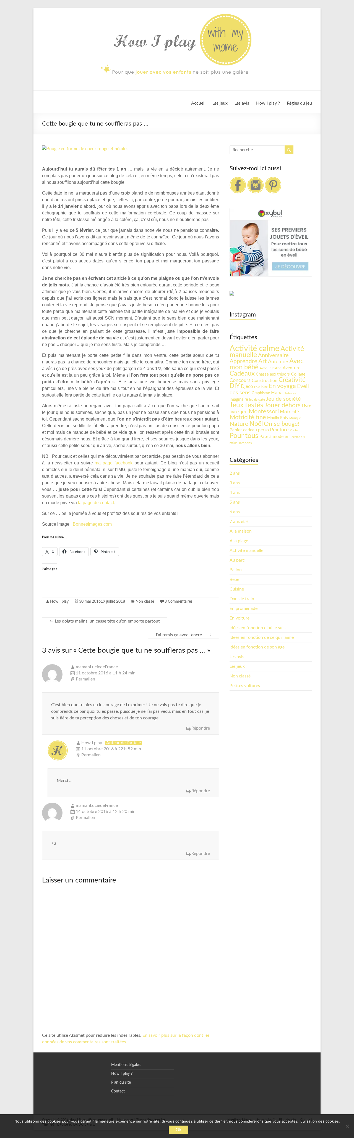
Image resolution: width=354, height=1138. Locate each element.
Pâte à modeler (273, 436)
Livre (306, 406)
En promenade (243, 608)
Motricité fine (248, 417)
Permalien (85, 679)
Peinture (279, 429)
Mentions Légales (125, 1065)
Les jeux (220, 103)
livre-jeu (239, 412)
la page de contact (96, 502)
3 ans (235, 483)
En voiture (239, 618)
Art (262, 361)
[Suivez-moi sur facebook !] (238, 179)
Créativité (292, 380)
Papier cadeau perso (249, 430)
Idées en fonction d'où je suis (257, 628)
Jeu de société (283, 399)
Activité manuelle (246, 550)
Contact (118, 1091)
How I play (59, 601)
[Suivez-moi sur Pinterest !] (273, 179)
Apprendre (243, 361)
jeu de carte (257, 399)
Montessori (264, 411)
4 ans (235, 492)
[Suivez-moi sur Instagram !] (255, 179)
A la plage (239, 541)
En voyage (282, 386)
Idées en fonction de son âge (257, 647)
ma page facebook (113, 463)
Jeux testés (246, 405)
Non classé (145, 601)
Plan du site (121, 1082)
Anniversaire (273, 355)
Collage (298, 374)
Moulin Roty (277, 418)
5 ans (235, 502)
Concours (240, 380)
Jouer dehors (282, 405)
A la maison (241, 531)
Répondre (200, 728)
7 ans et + (239, 521)
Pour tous (244, 435)
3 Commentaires (178, 601)
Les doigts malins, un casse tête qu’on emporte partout (104, 621)
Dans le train (242, 599)
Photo (294, 430)
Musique (295, 418)
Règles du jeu (299, 103)
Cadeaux (242, 373)
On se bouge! (282, 424)
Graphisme (261, 393)
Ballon (236, 570)
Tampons (245, 443)
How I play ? (268, 103)
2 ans (235, 473)
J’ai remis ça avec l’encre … (183, 635)
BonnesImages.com (92, 524)
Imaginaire (239, 399)
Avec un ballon (271, 368)
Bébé (234, 579)
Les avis (242, 103)
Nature (239, 424)
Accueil (198, 103)
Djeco (247, 386)
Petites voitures (245, 686)
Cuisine (237, 589)
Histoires (290, 393)
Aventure (291, 368)
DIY (235, 386)
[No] (347, 1126)
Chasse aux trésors (273, 374)
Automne (278, 361)
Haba (277, 392)
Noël (256, 424)
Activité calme (254, 348)
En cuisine (261, 387)
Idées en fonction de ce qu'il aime (262, 637)
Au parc (237, 560)
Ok (178, 1130)
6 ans (235, 512)
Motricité (289, 412)
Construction (264, 380)
